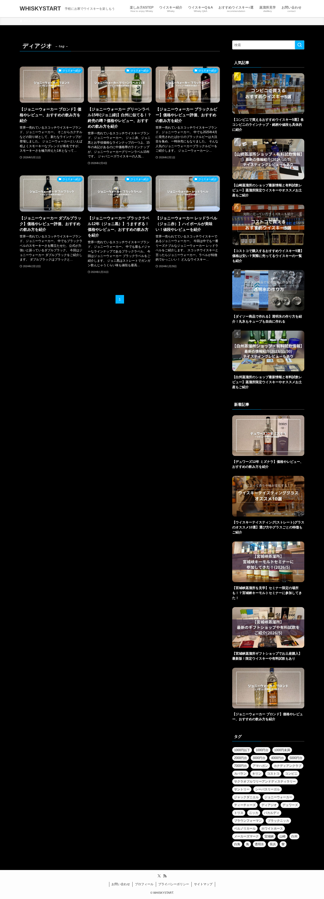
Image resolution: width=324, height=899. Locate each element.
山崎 (282, 836)
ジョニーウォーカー (278, 797)
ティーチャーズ (245, 805)
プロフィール (144, 884)
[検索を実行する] (299, 44)
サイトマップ (203, 884)
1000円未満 (282, 750)
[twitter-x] (159, 876)
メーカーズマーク (246, 836)
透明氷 (259, 844)
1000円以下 (242, 750)
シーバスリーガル (267, 789)
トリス (238, 813)
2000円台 (240, 758)
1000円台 (262, 750)
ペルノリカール (245, 828)
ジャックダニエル (246, 797)
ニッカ (253, 813)
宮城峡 (269, 836)
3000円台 (259, 758)
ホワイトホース (272, 828)
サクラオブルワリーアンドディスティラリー (265, 781)
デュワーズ (290, 805)
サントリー (242, 789)
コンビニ (291, 773)
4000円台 (277, 758)
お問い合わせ (120, 884)
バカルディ (271, 813)
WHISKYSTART (40, 8)
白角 (237, 844)
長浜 (273, 844)
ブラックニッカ (278, 820)
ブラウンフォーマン (248, 820)
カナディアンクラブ (287, 766)
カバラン (240, 773)
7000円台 (240, 766)
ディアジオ (269, 805)
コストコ (273, 773)
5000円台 (296, 758)
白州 (294, 836)
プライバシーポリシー (173, 884)
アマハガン (260, 766)
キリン (256, 773)
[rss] (165, 876)
